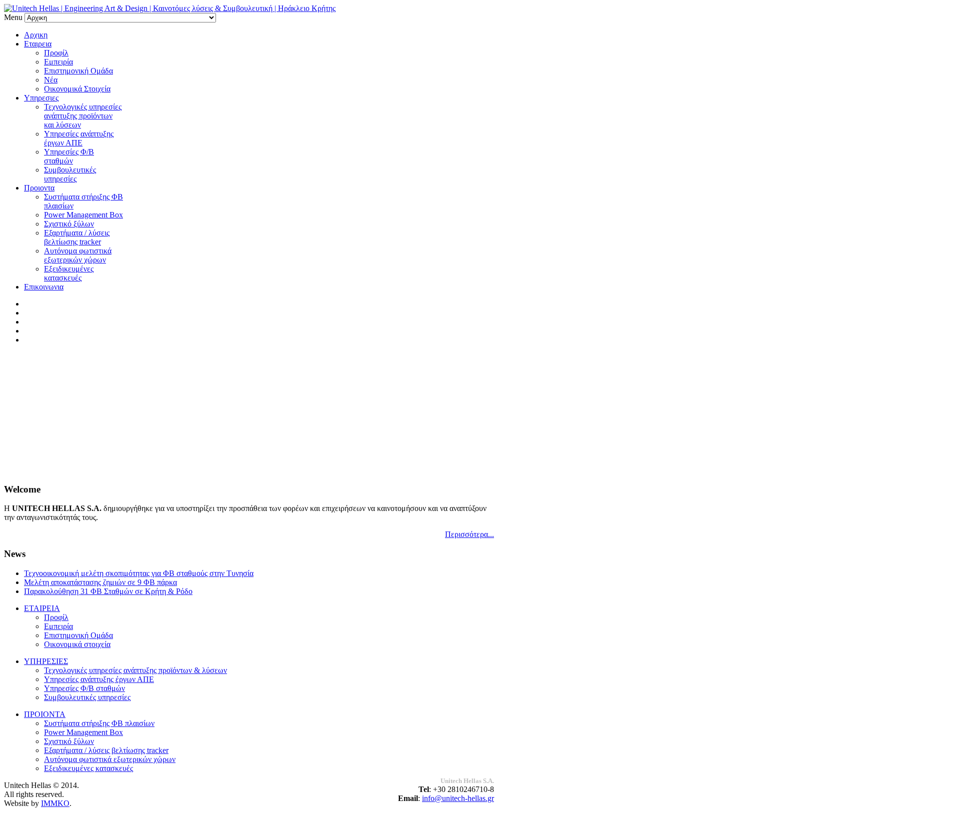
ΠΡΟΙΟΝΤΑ (45, 714)
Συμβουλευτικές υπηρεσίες (70, 174)
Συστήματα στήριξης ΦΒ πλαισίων (99, 723)
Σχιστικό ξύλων (69, 224)
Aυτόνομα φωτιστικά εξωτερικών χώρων (78, 255)
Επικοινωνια (44, 286)
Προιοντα (39, 188)
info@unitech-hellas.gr (458, 798)
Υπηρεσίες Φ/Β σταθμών (69, 156)
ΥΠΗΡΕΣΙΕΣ (46, 661)
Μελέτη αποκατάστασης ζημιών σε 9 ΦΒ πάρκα (100, 582)
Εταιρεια (38, 44)
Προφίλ (56, 52)
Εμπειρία (58, 62)
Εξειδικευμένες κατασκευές (69, 273)
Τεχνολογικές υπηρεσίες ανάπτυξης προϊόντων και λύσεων (83, 115)
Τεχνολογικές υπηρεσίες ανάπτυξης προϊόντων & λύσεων (135, 670)
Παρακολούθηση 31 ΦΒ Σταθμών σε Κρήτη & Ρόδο (108, 591)
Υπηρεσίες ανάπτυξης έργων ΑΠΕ (79, 138)
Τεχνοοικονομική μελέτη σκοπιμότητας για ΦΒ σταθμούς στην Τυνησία (139, 573)
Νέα (51, 80)
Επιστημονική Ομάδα (78, 70)
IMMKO (55, 803)
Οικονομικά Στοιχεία (77, 88)
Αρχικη (36, 34)
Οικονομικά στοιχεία (77, 644)
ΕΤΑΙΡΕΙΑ (42, 608)
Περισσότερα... (469, 534)
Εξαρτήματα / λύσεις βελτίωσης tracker (77, 237)
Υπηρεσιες (41, 98)
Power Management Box (83, 214)
